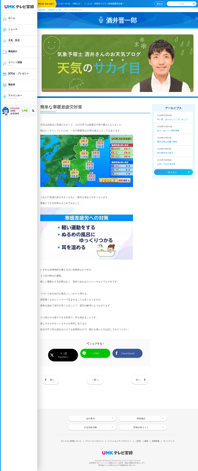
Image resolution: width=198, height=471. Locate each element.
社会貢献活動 (90, 427)
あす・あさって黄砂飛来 (168, 128)
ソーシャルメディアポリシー (119, 441)
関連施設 (141, 418)
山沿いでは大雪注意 (166, 162)
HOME (42, 10)
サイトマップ (168, 441)
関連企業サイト (141, 427)
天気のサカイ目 (55, 10)
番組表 (160, 3)
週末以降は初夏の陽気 (167, 139)
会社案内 (90, 418)
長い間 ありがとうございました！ (173, 117)
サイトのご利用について (71, 441)
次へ (138, 379)
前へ (52, 379)
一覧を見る (171, 172)
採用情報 (155, 441)
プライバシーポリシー (94, 441)
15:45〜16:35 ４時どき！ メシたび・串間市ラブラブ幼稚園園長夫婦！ (92, 3)
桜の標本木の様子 (165, 151)
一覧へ (95, 379)
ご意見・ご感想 (141, 441)
